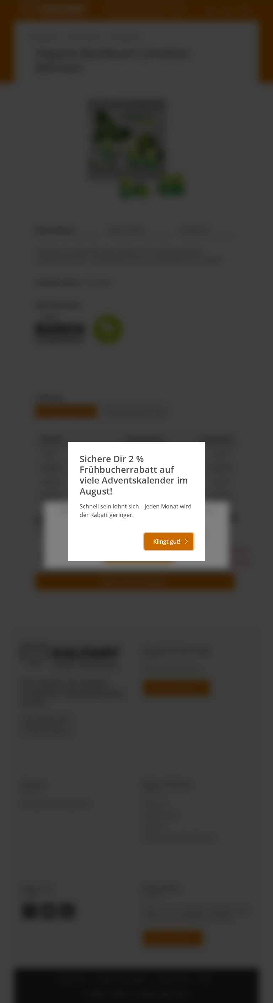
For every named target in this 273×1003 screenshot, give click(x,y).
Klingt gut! (166, 541)
